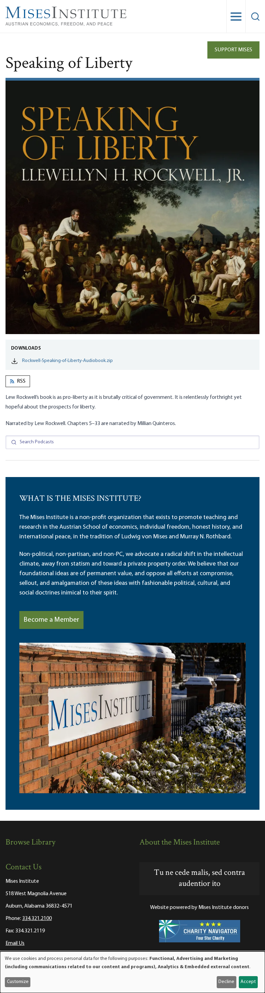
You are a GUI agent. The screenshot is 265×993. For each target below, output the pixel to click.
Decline (226, 981)
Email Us (15, 943)
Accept (248, 981)
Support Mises (233, 50)
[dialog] (132, 972)
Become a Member (51, 620)
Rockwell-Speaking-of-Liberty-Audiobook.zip (67, 360)
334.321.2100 (37, 918)
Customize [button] (18, 981)
